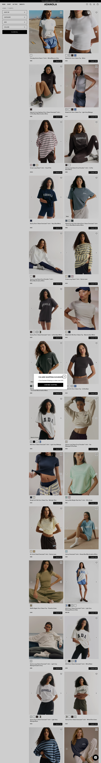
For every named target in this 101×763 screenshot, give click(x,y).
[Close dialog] (64, 376)
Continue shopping (50, 385)
